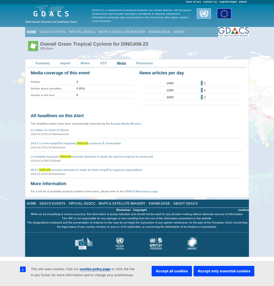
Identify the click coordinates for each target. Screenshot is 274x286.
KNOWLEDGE (159, 32)
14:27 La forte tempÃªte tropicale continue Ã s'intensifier (76, 143)
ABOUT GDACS (185, 203)
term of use (193, 1)
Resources (144, 63)
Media (121, 63)
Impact (65, 63)
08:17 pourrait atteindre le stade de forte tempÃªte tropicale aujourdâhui (86, 169)
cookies (243, 209)
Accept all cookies (172, 271)
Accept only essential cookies (224, 271)
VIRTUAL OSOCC (82, 32)
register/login (228, 1)
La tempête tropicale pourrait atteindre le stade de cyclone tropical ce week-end (92, 156)
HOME (31, 32)
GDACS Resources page (141, 191)
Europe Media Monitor (126, 123)
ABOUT (179, 32)
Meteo (85, 63)
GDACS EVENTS (52, 32)
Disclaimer (123, 209)
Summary (42, 63)
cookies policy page (95, 269)
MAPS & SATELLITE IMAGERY (122, 32)
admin (243, 1)
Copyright (140, 209)
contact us (210, 1)
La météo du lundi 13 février (50, 130)
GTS (103, 63)
